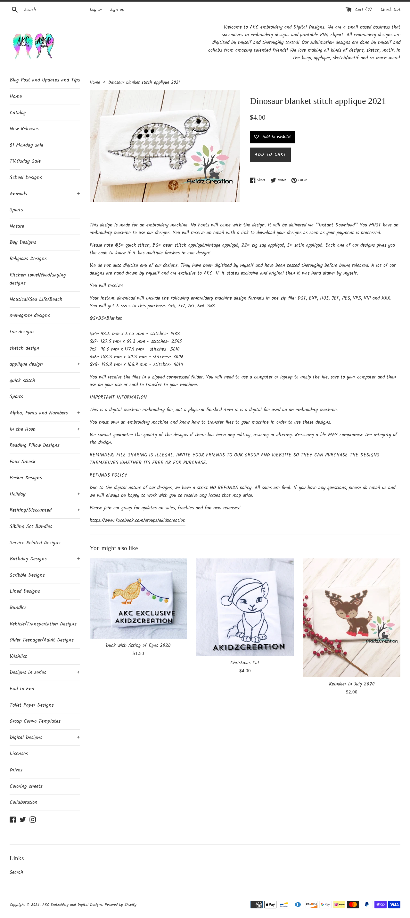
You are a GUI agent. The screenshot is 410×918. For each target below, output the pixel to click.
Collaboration (23, 802)
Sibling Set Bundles (31, 527)
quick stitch (22, 381)
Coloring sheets (26, 786)
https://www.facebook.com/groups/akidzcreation (137, 520)
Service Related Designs (35, 543)
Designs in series (45, 672)
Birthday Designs (45, 559)
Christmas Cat (244, 663)
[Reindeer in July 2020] (351, 617)
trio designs (22, 332)
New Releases (24, 129)
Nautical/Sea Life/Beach (36, 299)
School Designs (26, 178)
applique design (45, 364)
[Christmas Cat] (244, 607)
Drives (16, 770)
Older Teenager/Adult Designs (42, 640)
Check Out (390, 9)
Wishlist (18, 656)
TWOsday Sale (25, 161)
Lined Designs (25, 591)
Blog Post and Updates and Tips (45, 80)
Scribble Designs (27, 575)
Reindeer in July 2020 (352, 684)
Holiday (45, 494)
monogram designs (30, 315)
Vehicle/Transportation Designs (43, 624)
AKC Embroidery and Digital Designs (72, 905)
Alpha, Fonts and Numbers (45, 413)
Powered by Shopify (120, 905)
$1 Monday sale (26, 145)
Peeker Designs (26, 478)
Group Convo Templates (35, 721)
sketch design (24, 348)
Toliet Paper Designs (32, 705)
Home (16, 96)
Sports (16, 210)
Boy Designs (23, 242)
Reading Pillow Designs (35, 445)
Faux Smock (23, 462)
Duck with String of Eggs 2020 (138, 646)
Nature (17, 226)
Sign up (117, 9)
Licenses (19, 754)
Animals (45, 194)
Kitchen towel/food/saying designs (38, 279)
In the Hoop (45, 429)
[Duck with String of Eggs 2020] (138, 598)
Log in (96, 9)
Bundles (18, 608)
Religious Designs (28, 259)
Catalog (18, 113)
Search (16, 872)
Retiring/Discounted (45, 510)
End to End (22, 689)
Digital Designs (45, 738)
